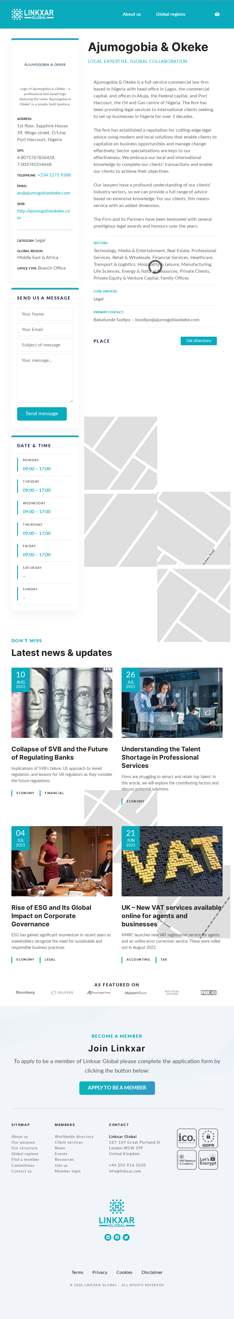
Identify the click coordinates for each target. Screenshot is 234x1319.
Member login (68, 1171)
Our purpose (23, 1143)
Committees (23, 1166)
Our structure (24, 1148)
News (60, 1148)
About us (19, 1137)
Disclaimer (152, 1272)
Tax (164, 959)
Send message (42, 413)
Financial (54, 793)
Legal (50, 959)
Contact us (21, 1171)
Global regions (25, 1154)
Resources (64, 1160)
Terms (77, 1272)
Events (61, 1154)
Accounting (138, 959)
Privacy (99, 1272)
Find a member (25, 1160)
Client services (69, 1143)
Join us (61, 1166)
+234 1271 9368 (54, 175)
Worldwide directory (74, 1137)
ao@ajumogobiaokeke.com (43, 193)
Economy (25, 793)
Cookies (124, 1272)
